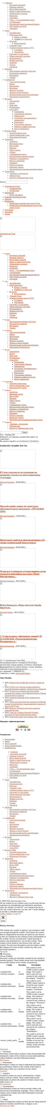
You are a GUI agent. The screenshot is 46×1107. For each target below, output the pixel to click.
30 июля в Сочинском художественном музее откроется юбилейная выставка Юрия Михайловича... (23, 574)
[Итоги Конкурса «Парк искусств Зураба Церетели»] (17, 600)
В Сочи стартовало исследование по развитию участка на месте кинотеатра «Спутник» (20, 475)
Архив (7, 214)
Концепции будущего (18, 137)
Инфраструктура (16, 60)
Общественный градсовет (19, 56)
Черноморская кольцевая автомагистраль (25, 169)
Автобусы (13, 142)
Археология (14, 101)
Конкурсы (13, 16)
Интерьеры (13, 75)
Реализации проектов (18, 73)
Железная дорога (16, 144)
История (8, 99)
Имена (12, 84)
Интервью (13, 88)
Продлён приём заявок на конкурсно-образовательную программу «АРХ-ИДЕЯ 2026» (22, 509)
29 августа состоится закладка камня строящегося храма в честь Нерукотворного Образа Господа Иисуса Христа (25, 693)
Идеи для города (16, 195)
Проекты (8, 69)
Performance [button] (4, 1060)
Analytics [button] (3, 1071)
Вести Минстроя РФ (17, 9)
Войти (7, 741)
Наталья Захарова (7, 482)
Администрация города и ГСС (21, 48)
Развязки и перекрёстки (19, 159)
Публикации (14, 107)
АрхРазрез (13, 18)
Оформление (19, 116)
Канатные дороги (16, 167)
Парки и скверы (20, 37)
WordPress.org (10, 748)
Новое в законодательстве (19, 11)
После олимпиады (21, 129)
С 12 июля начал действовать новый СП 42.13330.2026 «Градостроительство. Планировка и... (21, 639)
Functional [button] (4, 1049)
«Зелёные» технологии (18, 174)
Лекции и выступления (18, 92)
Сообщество (10, 80)
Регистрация (10, 739)
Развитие (13, 63)
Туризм (12, 65)
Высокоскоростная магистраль (21, 156)
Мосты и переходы (17, 161)
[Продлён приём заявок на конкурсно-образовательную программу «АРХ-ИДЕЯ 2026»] (17, 502)
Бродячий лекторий (17, 5)
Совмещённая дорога (18, 154)
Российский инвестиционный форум (24, 24)
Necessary (6, 954)
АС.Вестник (14, 190)
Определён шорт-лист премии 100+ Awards (26, 717)
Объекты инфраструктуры (24, 127)
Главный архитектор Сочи (15, 197)
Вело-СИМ (13, 146)
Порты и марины (16, 165)
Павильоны (18, 122)
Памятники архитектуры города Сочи (24, 203)
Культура (13, 41)
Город (7, 31)
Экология (13, 67)
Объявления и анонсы (18, 14)
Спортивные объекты (23, 114)
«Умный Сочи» (15, 46)
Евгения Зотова (6, 612)
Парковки (13, 163)
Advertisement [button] (5, 1084)
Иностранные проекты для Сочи (22, 71)
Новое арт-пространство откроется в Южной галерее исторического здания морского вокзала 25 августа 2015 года (25, 704)
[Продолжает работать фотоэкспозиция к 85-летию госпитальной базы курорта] (17, 535)
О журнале (9, 210)
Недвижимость (15, 58)
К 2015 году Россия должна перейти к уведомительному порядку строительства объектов (25, 688)
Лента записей (10, 744)
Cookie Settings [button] (6, 914)
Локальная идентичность (19, 97)
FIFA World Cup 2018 (17, 26)
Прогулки (13, 105)
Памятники (9, 201)
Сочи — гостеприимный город (22, 20)
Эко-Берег (13, 28)
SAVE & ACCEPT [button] (7, 1106)
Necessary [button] (4, 952)
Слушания (18, 50)
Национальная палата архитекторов (23, 95)
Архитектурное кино (17, 133)
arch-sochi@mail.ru (23, 673)
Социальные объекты (22, 124)
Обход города (14, 150)
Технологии (9, 171)
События (8, 3)
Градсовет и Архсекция (18, 54)
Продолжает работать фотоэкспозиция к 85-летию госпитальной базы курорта (22, 541)
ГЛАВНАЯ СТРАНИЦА (29, 441)
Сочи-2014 (13, 110)
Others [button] (2, 1097)
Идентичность (20, 43)
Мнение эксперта (16, 90)
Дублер (12, 152)
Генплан (8, 199)
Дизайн (12, 78)
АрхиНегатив (15, 33)
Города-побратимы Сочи (19, 135)
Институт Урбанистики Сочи (21, 178)
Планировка (19, 112)
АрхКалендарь (15, 188)
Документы (18, 52)
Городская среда (15, 35)
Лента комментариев (13, 746)
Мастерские (14, 86)
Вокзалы (12, 148)
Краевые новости (16, 7)
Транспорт (9, 139)
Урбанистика (14, 176)
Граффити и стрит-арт (23, 39)
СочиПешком (14, 22)
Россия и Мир (10, 131)
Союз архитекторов (17, 82)
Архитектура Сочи (12, 186)
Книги (12, 103)
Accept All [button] (16, 914)
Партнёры (9, 212)
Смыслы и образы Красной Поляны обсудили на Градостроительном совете (21, 714)
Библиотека (9, 193)
